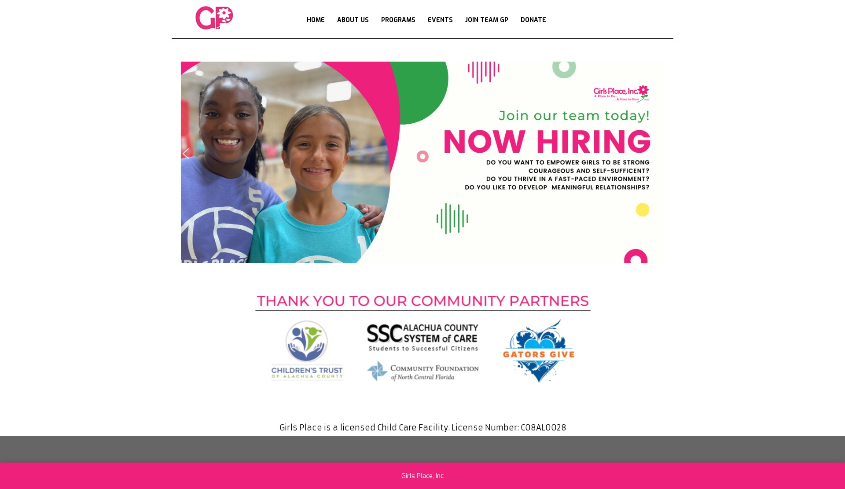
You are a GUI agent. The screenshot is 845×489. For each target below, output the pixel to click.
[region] (423, 153)
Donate (533, 20)
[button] (423, 153)
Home (316, 20)
